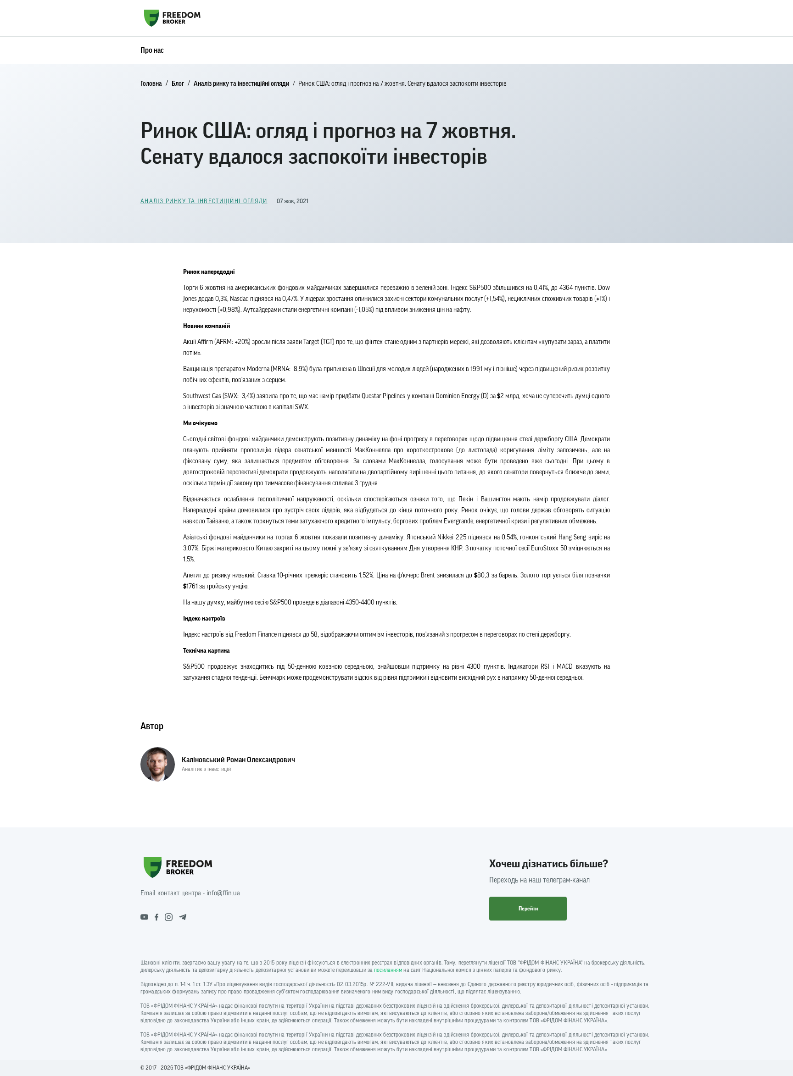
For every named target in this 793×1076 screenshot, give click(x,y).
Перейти (528, 908)
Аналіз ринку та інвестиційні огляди (241, 84)
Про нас (152, 50)
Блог (178, 84)
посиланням (388, 970)
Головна (151, 84)
